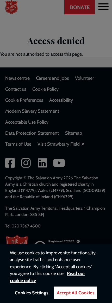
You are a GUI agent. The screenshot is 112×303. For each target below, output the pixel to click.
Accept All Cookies (75, 292)
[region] (56, 273)
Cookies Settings (31, 292)
